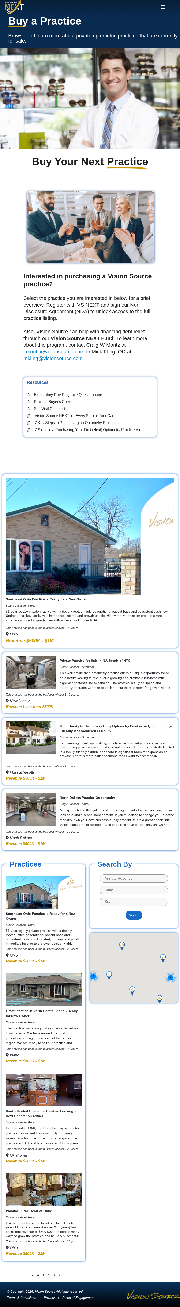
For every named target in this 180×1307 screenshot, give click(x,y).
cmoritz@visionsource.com (53, 352)
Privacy (49, 1298)
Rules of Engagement (78, 1298)
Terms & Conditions (21, 1298)
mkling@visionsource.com (53, 358)
